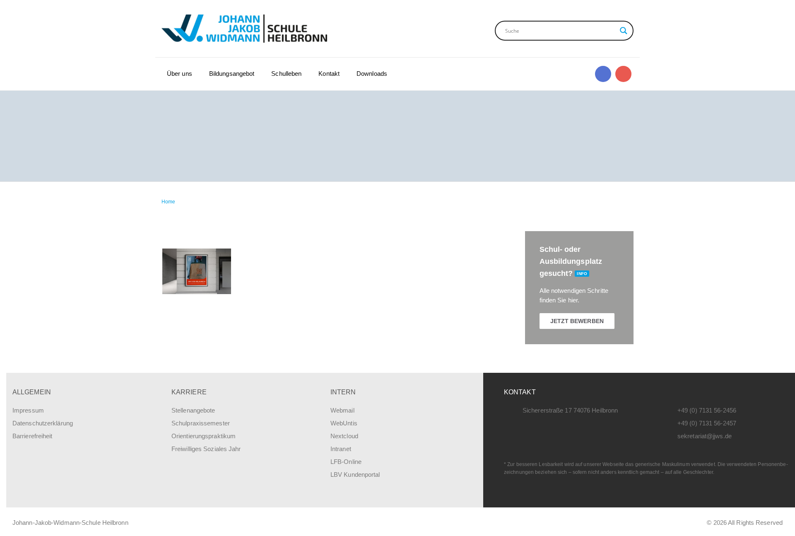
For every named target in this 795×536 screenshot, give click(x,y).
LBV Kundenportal (355, 474)
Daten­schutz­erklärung (42, 423)
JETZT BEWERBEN (577, 321)
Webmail (342, 410)
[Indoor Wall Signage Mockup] (196, 271)
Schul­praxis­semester (200, 423)
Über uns (179, 73)
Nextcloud (344, 435)
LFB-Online (345, 461)
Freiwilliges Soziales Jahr (206, 448)
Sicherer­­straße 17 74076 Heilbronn (570, 410)
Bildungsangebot (232, 73)
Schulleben (286, 73)
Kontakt (329, 73)
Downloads (372, 73)
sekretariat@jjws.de (704, 435)
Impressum (28, 410)
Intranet (340, 448)
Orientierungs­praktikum (203, 435)
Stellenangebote (193, 410)
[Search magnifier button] (623, 30)
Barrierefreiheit (32, 435)
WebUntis (343, 423)
